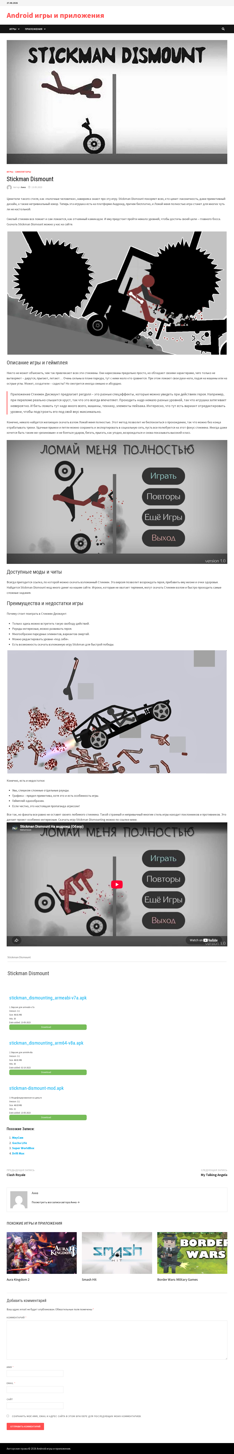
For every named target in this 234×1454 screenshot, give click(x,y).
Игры (12, 29)
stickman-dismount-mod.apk (36, 1088)
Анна (23, 187)
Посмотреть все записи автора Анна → (56, 1202)
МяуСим (17, 1138)
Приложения (33, 29)
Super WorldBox (23, 1148)
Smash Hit (89, 1279)
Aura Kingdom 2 (18, 1279)
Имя (10, 1367)
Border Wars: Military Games (177, 1279)
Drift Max (18, 1153)
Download (46, 1027)
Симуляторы (23, 171)
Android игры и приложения (55, 15)
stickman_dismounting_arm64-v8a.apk (46, 1043)
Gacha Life (19, 1143)
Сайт (10, 1399)
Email (11, 1383)
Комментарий (17, 1317)
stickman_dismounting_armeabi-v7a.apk (48, 998)
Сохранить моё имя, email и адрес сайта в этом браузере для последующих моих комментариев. (76, 1416)
